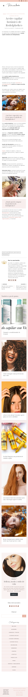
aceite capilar (6, 252)
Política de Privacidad (19, 694)
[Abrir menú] (3, 6)
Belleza (14, 626)
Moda (14, 660)
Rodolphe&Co (5, 212)
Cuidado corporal (14, 638)
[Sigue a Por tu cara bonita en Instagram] (13, 280)
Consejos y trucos (14, 632)
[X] (24, 1)
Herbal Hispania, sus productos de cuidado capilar (13, 457)
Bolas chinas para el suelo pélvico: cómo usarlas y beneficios (21, 287)
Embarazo (14, 648)
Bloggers (14, 629)
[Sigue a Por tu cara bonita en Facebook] (9, 280)
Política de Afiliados (19, 688)
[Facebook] (22, 1)
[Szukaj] (24, 616)
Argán (3, 150)
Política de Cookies (19, 690)
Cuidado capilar (14, 15)
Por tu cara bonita (10, 28)
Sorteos (14, 666)
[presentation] (14, 314)
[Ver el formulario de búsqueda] (19, 1)
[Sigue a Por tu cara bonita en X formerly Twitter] (11, 280)
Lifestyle (14, 654)
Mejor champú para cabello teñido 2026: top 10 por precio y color (13, 540)
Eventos (14, 651)
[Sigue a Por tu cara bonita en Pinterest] (15, 280)
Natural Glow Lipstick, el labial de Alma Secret (7, 287)
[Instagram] (26, 1)
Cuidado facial (14, 641)
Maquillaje (14, 657)
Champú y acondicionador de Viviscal (11, 333)
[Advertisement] (14, 51)
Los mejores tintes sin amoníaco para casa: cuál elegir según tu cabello (14, 498)
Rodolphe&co (6, 254)
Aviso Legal (19, 692)
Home (4, 13)
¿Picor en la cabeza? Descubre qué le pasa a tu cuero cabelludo (13, 416)
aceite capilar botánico (15, 252)
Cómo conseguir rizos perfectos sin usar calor (13, 374)
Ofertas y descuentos (14, 663)
